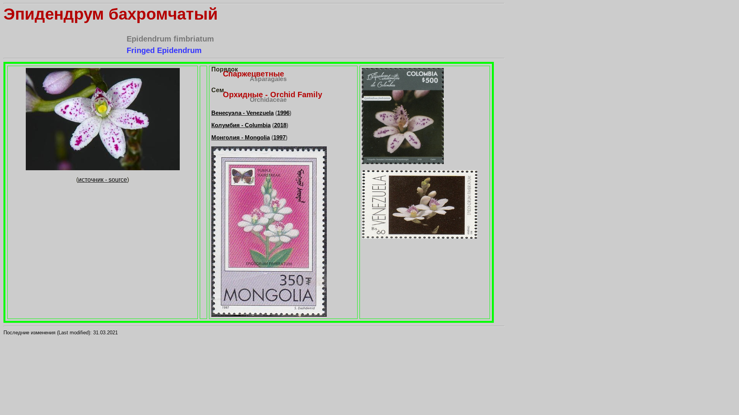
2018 (280, 125)
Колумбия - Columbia (241, 125)
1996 (283, 113)
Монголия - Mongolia (240, 137)
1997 (279, 137)
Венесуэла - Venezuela (242, 113)
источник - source (102, 179)
